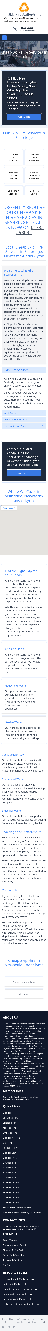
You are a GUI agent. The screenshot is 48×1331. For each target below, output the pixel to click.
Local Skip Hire (10, 1122)
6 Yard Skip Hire (10, 1172)
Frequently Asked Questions (16, 1245)
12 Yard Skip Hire (11, 1187)
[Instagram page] (8, 1327)
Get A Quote (24, 116)
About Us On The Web (13, 1250)
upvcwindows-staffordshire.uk (17, 1299)
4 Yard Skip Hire (10, 1167)
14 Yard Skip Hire (11, 1192)
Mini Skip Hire (9, 1127)
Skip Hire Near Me (11, 1137)
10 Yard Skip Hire (11, 1182)
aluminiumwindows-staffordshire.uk (20, 1289)
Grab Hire (7, 1142)
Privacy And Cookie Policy (15, 1255)
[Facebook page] (3, 1327)
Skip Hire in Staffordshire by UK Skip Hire (22, 1212)
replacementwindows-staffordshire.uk (21, 1304)
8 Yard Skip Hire (10, 1177)
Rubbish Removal (11, 1147)
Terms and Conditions (13, 1260)
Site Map (7, 1265)
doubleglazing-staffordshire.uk (17, 1294)
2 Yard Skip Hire (10, 1162)
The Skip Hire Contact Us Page (17, 1207)
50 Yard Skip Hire (11, 1202)
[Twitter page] (14, 1327)
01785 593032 (30, 229)
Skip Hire (7, 1112)
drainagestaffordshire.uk (14, 1284)
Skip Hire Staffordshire (25, 14)
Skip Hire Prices (10, 1157)
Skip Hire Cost (9, 1152)
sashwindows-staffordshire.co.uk (18, 1279)
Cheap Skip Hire (10, 1117)
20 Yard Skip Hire (11, 1197)
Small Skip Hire (10, 1132)
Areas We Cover (10, 1240)
